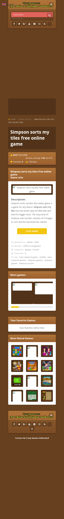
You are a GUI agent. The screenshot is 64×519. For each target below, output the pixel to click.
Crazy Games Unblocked (37, 438)
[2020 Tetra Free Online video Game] (22, 287)
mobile (42, 257)
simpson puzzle (26, 263)
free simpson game (28, 257)
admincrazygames (32, 246)
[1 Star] (13, 158)
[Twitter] (19, 24)
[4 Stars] (21, 158)
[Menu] (51, 4)
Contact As (20, 438)
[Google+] (24, 24)
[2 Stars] (16, 158)
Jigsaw (21, 119)
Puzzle (28, 119)
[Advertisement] (32, 63)
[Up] (32, 429)
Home (13, 119)
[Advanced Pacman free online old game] (44, 289)
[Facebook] (14, 24)
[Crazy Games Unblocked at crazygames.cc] (31, 4)
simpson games (35, 260)
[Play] (17, 351)
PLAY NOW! (32, 231)
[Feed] (44, 24)
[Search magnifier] (49, 15)
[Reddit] (34, 24)
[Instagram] (39, 24)
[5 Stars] (24, 158)
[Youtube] (29, 24)
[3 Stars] (18, 158)
